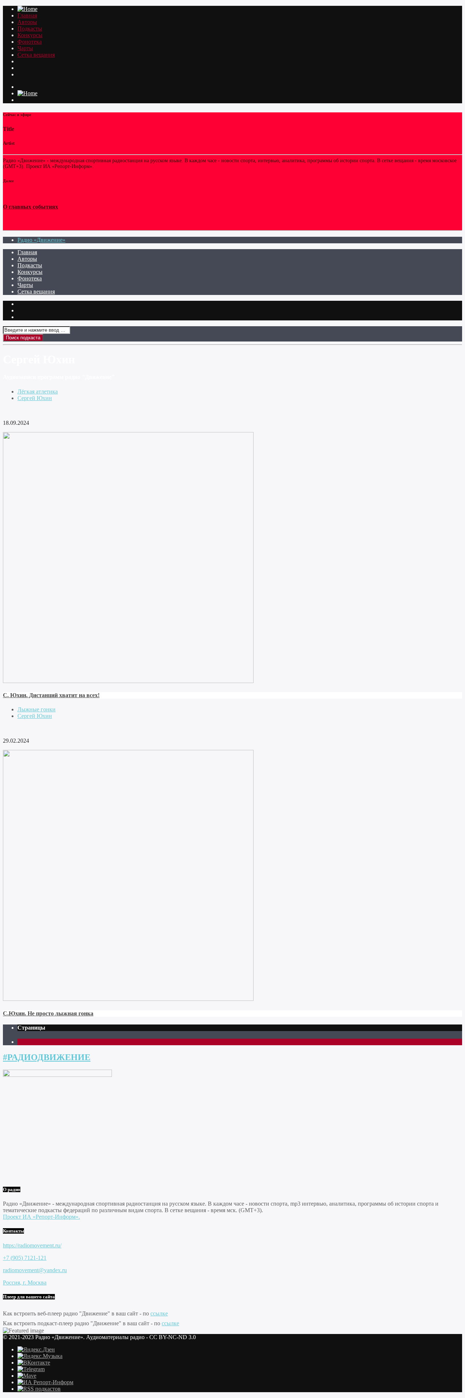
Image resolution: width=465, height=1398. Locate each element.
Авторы (27, 22)
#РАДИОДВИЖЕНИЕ (46, 1057)
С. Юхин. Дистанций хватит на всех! (51, 695)
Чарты (25, 48)
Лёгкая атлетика (37, 391)
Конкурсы (30, 35)
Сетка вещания (36, 55)
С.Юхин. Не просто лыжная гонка (48, 1013)
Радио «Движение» (41, 240)
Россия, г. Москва (24, 1282)
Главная (27, 15)
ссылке (159, 1313)
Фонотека (29, 42)
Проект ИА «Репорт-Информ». (41, 1217)
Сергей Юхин (34, 398)
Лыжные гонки (36, 709)
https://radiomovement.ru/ (32, 1245)
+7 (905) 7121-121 (24, 1258)
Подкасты (29, 28)
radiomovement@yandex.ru (35, 1270)
